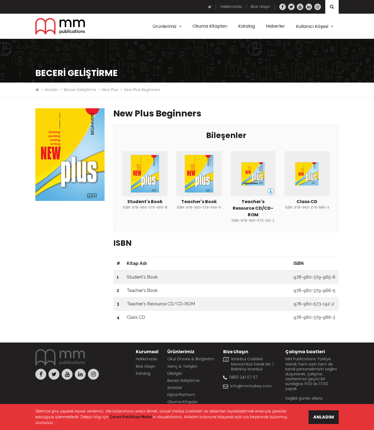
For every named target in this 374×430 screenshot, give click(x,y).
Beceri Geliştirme (80, 89)
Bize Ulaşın (260, 6)
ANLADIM (323, 417)
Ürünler (51, 89)
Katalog (246, 26)
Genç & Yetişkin (182, 366)
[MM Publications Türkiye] (60, 26)
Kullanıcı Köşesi (312, 26)
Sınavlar (174, 387)
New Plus (110, 89)
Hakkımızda (231, 6)
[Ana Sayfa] (209, 7)
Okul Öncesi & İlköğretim (190, 359)
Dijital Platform (181, 394)
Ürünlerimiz (165, 26)
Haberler (275, 26)
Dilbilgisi (174, 373)
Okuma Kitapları (209, 26)
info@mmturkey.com (251, 386)
